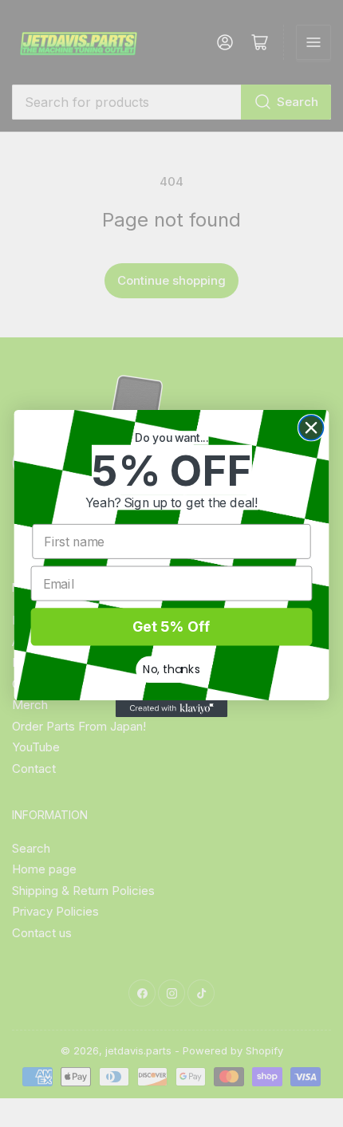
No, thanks (171, 669)
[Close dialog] (311, 428)
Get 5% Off (171, 626)
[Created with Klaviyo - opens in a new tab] (171, 708)
